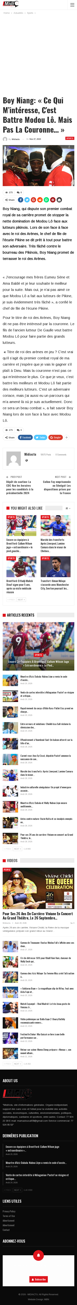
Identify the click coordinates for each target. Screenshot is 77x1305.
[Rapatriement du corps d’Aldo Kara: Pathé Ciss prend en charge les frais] (10, 712)
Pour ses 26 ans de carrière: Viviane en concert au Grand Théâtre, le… (46, 836)
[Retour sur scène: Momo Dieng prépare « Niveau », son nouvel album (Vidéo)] (10, 1053)
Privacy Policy (9, 1211)
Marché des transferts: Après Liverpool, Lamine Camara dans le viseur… (46, 772)
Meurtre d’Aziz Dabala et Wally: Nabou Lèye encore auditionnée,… (43, 804)
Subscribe (40, 1279)
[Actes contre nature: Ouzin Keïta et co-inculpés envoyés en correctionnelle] (10, 822)
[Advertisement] (38, 55)
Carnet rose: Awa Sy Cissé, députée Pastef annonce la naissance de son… (45, 757)
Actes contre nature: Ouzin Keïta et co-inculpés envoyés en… (46, 820)
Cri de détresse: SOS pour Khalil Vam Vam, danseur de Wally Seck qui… (45, 959)
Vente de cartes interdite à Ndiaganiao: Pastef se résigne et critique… (47, 694)
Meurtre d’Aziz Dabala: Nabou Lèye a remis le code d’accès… (43, 678)
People (7, 869)
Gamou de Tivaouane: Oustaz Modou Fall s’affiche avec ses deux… (47, 944)
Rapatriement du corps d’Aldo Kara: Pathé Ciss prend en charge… (46, 709)
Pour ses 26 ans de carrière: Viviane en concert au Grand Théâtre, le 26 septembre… (38, 916)
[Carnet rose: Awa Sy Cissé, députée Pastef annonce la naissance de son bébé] (10, 759)
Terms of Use (9, 1216)
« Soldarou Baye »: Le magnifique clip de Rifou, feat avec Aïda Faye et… (47, 990)
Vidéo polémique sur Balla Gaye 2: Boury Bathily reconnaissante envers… (42, 1020)
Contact (6, 1230)
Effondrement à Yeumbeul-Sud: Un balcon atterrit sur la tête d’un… (46, 741)
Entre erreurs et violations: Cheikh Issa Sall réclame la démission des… (45, 725)
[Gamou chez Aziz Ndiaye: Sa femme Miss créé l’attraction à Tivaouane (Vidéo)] (10, 977)
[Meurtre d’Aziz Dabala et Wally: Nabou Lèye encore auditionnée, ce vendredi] (10, 806)
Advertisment (9, 1220)
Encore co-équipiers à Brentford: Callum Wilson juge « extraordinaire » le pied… (38, 663)
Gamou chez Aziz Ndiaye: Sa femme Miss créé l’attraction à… (47, 974)
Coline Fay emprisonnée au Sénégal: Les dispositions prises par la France (57, 487)
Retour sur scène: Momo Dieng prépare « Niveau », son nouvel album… (45, 1051)
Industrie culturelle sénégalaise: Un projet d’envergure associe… (45, 788)
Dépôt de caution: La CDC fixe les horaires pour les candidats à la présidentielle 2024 (19, 487)
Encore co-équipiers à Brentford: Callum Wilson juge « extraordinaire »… (32, 1148)
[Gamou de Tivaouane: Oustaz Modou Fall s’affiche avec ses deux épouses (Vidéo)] (10, 946)
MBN (46, 1299)
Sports (69, 138)
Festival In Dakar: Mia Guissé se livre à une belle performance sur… (42, 1035)
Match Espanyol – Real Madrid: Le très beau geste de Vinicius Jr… (45, 1005)
